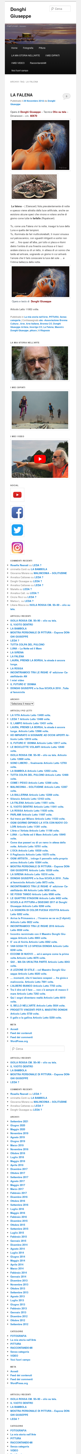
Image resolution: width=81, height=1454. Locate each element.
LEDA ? (37, 565)
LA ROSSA (16, 668)
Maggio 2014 (17, 1260)
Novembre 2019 (19, 1133)
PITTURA (54, 316)
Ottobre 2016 (17, 1201)
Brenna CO (46, 323)
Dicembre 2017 (19, 1169)
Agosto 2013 (17, 1296)
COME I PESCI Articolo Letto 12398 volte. (34, 782)
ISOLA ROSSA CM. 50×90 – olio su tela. (33, 620)
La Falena (48, 327)
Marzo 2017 (17, 1189)
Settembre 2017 (19, 1177)
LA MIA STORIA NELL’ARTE (25, 55)
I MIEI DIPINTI (52, 55)
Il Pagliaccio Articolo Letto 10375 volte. (33, 854)
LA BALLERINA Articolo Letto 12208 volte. (34, 794)
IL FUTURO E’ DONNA (23, 684)
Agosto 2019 (17, 1137)
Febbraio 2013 (18, 1308)
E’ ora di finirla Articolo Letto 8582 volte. (34, 942)
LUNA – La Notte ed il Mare (26, 648)
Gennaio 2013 (18, 1312)
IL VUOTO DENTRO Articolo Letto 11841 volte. (37, 806)
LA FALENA (21, 95)
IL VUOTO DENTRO (21, 624)
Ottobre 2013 (17, 1288)
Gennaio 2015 (18, 1240)
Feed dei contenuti (21, 1033)
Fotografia (28, 47)
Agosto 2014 (17, 1248)
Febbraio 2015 (18, 1236)
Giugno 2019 (17, 1141)
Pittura (42, 47)
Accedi (14, 1029)
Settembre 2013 (19, 1292)
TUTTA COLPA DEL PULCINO (27, 644)
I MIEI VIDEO (17, 62)
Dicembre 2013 (19, 1280)
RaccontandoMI (38, 62)
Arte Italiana (32, 323)
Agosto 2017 (17, 1181)
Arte (22, 323)
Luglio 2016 (17, 1209)
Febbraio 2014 (18, 1272)
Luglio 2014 (17, 1252)
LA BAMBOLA (39, 569)
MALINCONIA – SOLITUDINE (50, 573)
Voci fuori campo (19, 70)
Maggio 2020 (17, 1129)
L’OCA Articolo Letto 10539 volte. (29, 850)
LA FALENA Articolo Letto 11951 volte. (32, 802)
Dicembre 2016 (19, 1197)
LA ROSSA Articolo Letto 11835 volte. (32, 810)
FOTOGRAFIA (18, 1336)
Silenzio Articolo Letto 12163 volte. (30, 798)
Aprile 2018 (16, 1165)
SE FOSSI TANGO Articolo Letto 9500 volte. (35, 894)
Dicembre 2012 (19, 1316)
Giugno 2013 (17, 1304)
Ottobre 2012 (17, 1320)
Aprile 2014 (16, 1264)
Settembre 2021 (19, 1121)
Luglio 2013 (17, 1300)
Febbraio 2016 (18, 1217)
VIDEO (14, 1355)
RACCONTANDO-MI (21, 1347)
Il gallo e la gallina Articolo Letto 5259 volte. (36, 1017)
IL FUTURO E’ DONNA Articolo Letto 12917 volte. (38, 743)
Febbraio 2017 (18, 1193)
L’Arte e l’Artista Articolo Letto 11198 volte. (35, 830)
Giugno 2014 (17, 1256)
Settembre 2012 (19, 1324)
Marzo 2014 (17, 1268)
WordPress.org (19, 1041)
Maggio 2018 (17, 1161)
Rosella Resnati (19, 565)
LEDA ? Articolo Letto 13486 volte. (30, 719)
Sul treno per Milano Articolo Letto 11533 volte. (37, 818)
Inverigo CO (36, 327)
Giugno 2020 (17, 1125)
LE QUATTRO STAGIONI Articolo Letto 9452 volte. (39, 898)
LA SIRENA (17, 652)
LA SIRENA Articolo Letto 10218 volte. (32, 874)
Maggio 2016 (17, 1213)
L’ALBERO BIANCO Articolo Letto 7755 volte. (36, 985)
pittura (33, 330)
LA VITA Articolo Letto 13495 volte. (30, 715)
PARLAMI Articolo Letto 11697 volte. (31, 814)
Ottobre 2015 (17, 1224)
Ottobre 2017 (17, 1173)
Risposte (44, 330)
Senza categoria (19, 1351)
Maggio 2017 (17, 1185)
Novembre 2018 (19, 1149)
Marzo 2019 (17, 1145)
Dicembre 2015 (19, 1221)
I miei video (17, 680)
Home (14, 47)
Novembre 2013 (19, 1284)
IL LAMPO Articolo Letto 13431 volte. (31, 723)
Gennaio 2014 (18, 1276)
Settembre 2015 (19, 1228)
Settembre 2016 (19, 1205)
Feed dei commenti (21, 1037)
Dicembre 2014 (19, 1244)
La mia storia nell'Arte (36, 316)
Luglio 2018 (17, 1157)
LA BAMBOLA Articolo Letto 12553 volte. (34, 771)
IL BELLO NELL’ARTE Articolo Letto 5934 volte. (37, 1005)
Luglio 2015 (17, 1232)
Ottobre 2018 (17, 1153)
